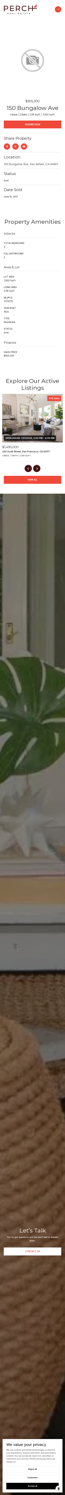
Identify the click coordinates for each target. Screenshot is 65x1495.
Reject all (32, 1469)
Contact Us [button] (32, 1251)
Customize (32, 1477)
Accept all (32, 1486)
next (36, 468)
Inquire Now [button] (32, 124)
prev (28, 468)
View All (32, 479)
